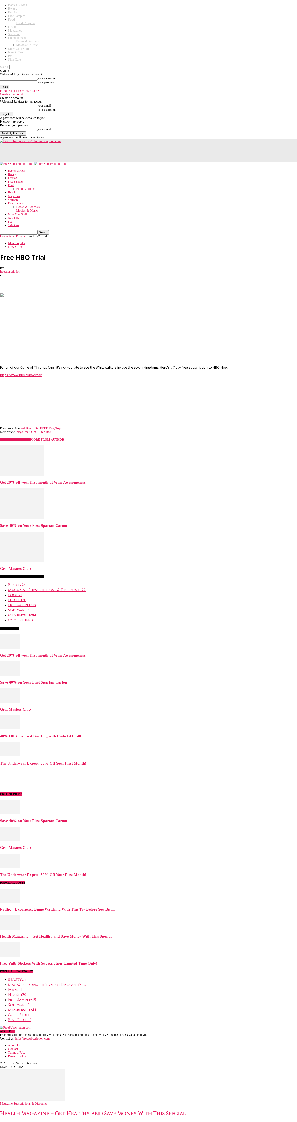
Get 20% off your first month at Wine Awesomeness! (43, 482)
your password (46, 82)
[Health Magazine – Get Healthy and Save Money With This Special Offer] (10, 928)
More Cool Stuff (18, 48)
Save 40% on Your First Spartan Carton (33, 525)
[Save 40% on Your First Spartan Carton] (22, 517)
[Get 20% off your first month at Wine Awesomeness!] (22, 474)
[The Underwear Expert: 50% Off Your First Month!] (10, 755)
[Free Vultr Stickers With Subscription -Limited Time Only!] (10, 955)
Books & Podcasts (28, 41)
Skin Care (14, 59)
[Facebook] (6, 281)
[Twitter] (21, 281)
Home (4, 236)
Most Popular (17, 236)
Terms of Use (16, 1052)
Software (14, 34)
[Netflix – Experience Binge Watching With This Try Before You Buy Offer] (10, 901)
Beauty (12, 8)
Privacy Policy (17, 1056)
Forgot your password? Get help (20, 90)
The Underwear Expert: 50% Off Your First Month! (43, 763)
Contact (13, 1049)
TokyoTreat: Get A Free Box (33, 432)
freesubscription (10, 271)
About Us (14, 1045)
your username (46, 78)
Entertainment (17, 37)
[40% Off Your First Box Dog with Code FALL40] (10, 728)
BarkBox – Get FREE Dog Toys (41, 428)
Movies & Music (27, 45)
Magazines (15, 30)
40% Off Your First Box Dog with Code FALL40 (40, 736)
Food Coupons (25, 23)
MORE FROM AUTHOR (47, 439)
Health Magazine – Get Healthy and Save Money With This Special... (57, 936)
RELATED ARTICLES (15, 439)
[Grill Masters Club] (22, 561)
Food (11, 19)
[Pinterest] (35, 281)
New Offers (15, 52)
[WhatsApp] (50, 281)
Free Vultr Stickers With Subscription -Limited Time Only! (48, 963)
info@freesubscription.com (32, 1038)
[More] (65, 281)
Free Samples (16, 16)
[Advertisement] (73, 152)
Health (12, 27)
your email (44, 105)
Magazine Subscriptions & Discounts (23, 1103)
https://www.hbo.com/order (21, 375)
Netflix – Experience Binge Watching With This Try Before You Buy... (57, 909)
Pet (10, 56)
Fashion (13, 12)
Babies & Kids (17, 5)
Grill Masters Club (15, 568)
